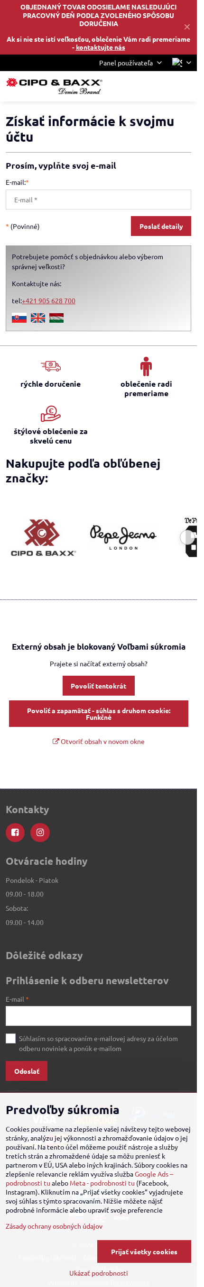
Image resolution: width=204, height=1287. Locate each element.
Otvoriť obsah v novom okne (102, 741)
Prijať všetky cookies (144, 1251)
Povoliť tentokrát (98, 685)
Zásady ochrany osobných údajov (54, 1226)
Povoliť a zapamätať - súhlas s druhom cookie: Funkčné (98, 713)
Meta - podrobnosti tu (102, 1182)
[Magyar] (56, 320)
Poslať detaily (161, 226)
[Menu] (185, 86)
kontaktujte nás (100, 47)
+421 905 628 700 (48, 300)
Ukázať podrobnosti (98, 1273)
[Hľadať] (140, 86)
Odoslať (26, 1071)
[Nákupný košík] (162, 86)
